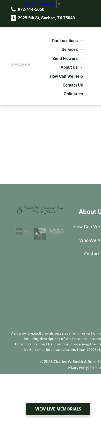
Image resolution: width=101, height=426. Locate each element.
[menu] (83, 10)
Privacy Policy (78, 368)
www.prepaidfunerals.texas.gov (44, 333)
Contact (92, 254)
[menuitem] (67, 40)
